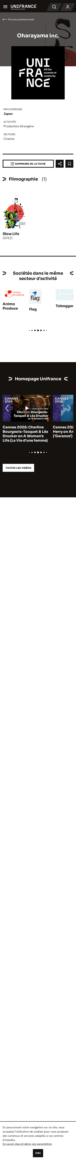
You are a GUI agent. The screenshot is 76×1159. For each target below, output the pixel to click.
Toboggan (65, 306)
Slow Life (11, 234)
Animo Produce (10, 306)
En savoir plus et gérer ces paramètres (27, 1144)
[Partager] (60, 164)
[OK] (38, 1153)
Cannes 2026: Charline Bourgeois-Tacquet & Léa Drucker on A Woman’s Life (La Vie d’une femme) (25, 434)
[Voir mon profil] (67, 7)
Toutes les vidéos (18, 467)
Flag (33, 309)
